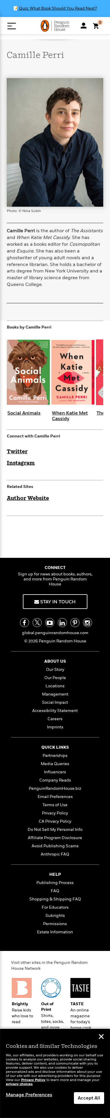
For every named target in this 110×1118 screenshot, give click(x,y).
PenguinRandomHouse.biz (55, 788)
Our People (55, 678)
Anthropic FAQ (55, 854)
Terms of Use (55, 805)
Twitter (17, 451)
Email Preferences (55, 796)
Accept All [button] (89, 1098)
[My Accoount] (83, 25)
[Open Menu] (11, 26)
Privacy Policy (55, 813)
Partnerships (55, 755)
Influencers (55, 772)
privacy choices (19, 1084)
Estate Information (55, 932)
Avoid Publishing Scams (55, 846)
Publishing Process (55, 882)
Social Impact (55, 702)
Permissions (55, 924)
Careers (55, 719)
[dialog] (55, 1073)
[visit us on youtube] (49, 622)
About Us (55, 661)
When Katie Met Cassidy (70, 416)
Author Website (28, 498)
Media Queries (55, 764)
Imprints (55, 727)
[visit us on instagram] (87, 622)
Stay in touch (57, 602)
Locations (55, 686)
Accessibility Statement (55, 710)
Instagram (21, 463)
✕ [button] (101, 1037)
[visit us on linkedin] (62, 622)
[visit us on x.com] (37, 622)
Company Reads (55, 780)
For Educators (55, 907)
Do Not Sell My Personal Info (55, 829)
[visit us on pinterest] (74, 622)
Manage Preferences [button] (29, 1094)
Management (55, 694)
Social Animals (23, 413)
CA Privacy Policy (55, 821)
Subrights (55, 915)
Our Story (55, 669)
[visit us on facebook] (24, 622)
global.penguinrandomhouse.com (55, 633)
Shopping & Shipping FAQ (55, 899)
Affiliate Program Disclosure (55, 838)
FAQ (55, 891)
